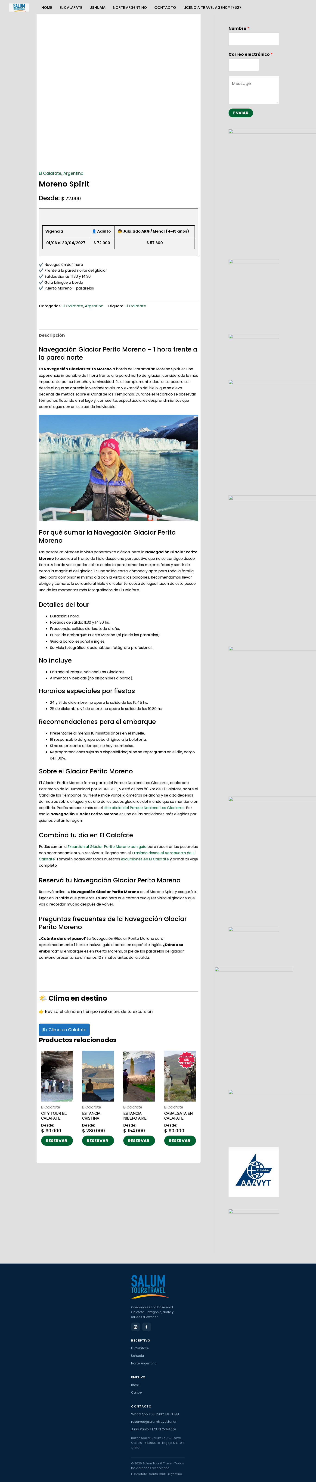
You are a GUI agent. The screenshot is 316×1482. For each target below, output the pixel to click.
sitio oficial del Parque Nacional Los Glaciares (144, 807)
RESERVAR (56, 1140)
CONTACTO (165, 7)
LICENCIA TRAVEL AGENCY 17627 (212, 7)
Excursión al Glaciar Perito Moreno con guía (107, 846)
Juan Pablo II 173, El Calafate (153, 1429)
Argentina (73, 173)
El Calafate (70, 7)
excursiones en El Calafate (145, 859)
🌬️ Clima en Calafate (64, 1030)
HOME (46, 7)
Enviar (240, 113)
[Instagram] (135, 1327)
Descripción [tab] (52, 335)
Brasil (135, 1385)
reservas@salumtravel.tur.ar (154, 1421)
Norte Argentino (130, 7)
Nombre (239, 28)
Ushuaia (97, 7)
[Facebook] (146, 1327)
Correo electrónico (251, 54)
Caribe (136, 1392)
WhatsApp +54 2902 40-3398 (155, 1414)
